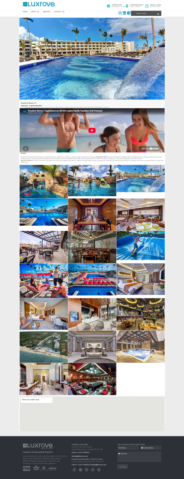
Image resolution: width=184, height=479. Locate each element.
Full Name (122, 448)
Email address (149, 448)
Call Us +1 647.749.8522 (81, 452)
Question (123, 454)
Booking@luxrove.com (80, 456)
